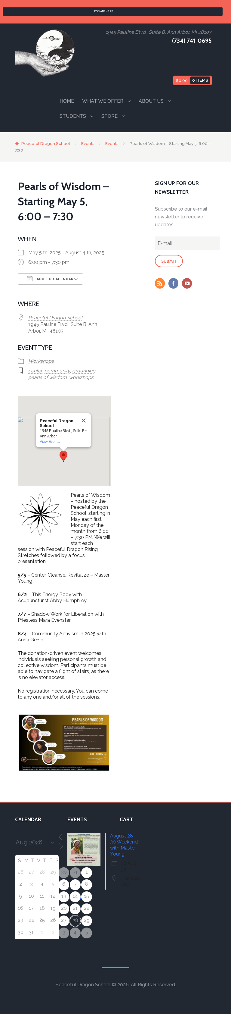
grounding (83, 371)
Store (109, 116)
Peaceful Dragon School (45, 143)
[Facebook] (174, 284)
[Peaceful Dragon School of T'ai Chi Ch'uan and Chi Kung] (45, 52)
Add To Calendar (54, 279)
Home (67, 101)
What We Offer (102, 101)
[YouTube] (188, 284)
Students (73, 116)
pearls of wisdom (47, 377)
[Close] (83, 420)
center (35, 371)
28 (75, 920)
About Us (151, 101)
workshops (81, 377)
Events (87, 143)
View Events (50, 441)
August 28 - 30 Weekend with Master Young (124, 845)
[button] (63, 456)
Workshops (41, 361)
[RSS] (161, 284)
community (57, 371)
